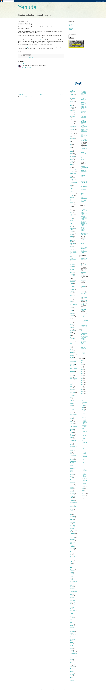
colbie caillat (72, 482)
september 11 (72, 627)
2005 (82, 393)
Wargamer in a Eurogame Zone (84, 326)
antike (71, 226)
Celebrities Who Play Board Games (84, 155)
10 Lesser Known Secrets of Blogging (84, 208)
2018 (82, 369)
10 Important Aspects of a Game (83, 117)
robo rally (72, 333)
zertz (71, 303)
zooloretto (72, 680)
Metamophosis (84, 297)
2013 (82, 378)
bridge (71, 215)
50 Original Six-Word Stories (84, 259)
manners (71, 220)
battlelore (72, 357)
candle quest (72, 243)
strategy (71, 210)
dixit (70, 381)
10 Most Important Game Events (84, 126)
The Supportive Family (84, 434)
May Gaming (84, 478)
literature (71, 139)
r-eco (71, 332)
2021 (82, 364)
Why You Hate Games (84, 203)
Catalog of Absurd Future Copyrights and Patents (84, 218)
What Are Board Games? (84, 195)
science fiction (73, 275)
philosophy (72, 107)
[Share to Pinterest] (30, 55)
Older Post (61, 94)
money (71, 397)
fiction (71, 514)
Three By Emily (84, 313)
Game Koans (83, 272)
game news (72, 103)
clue (70, 479)
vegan (71, 343)
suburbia (71, 645)
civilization (72, 474)
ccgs (71, 185)
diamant (71, 490)
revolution (72, 617)
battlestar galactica (72, 448)
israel (71, 105)
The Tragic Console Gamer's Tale (84, 317)
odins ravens (72, 330)
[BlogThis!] (25, 55)
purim (71, 294)
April (83, 490)
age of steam (72, 434)
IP (70, 136)
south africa (72, 634)
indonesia (72, 389)
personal (71, 94)
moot (71, 398)
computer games (73, 119)
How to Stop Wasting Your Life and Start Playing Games (84, 179)
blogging (71, 101)
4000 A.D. (72, 421)
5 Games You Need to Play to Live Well (84, 107)
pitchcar (71, 403)
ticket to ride (72, 280)
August (83, 405)
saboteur (71, 620)
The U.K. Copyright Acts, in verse (84, 241)
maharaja (72, 395)
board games (72, 91)
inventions (72, 272)
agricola (71, 231)
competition (72, 485)
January (84, 495)
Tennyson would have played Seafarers (84, 309)
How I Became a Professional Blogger (84, 337)
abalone (71, 432)
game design (72, 112)
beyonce (71, 450)
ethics (71, 167)
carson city (72, 459)
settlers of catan (73, 173)
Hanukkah (72, 350)
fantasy (71, 384)
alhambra (72, 435)
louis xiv (71, 572)
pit (70, 244)
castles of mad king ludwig (73, 462)
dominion (72, 189)
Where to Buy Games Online (84, 198)
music (71, 147)
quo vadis (72, 409)
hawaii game (72, 537)
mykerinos (72, 327)
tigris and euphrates (72, 238)
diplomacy (72, 313)
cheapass (72, 464)
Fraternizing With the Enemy (84, 334)
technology (72, 129)
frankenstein (72, 521)
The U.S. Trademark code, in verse (84, 251)
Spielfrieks (40, 39)
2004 (82, 498)
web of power (72, 669)
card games (72, 116)
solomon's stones (73, 414)
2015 (82, 375)
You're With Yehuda (83, 354)
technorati (72, 338)
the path (71, 650)
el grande (72, 286)
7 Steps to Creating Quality (84, 331)
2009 (82, 386)
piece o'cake (72, 600)
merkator (71, 579)
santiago (71, 625)
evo (70, 383)
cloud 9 (71, 477)
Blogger (71, 188)
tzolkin (71, 662)
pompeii (71, 405)
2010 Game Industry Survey (84, 140)
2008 (82, 387)
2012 (82, 380)
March (83, 492)
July (83, 407)
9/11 (71, 425)
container (72, 375)
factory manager (73, 506)
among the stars (73, 440)
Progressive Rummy (84, 426)
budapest (72, 266)
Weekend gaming (84, 459)
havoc (71, 217)
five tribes (72, 519)
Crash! (83, 444)
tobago (71, 418)
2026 (82, 360)
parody (71, 153)
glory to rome (72, 530)
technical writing (73, 262)
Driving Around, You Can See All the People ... (84, 451)
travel (71, 108)
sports (71, 417)
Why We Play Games (83, 201)
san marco (72, 624)
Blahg (83, 428)
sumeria (71, 648)
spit (70, 278)
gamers (71, 162)
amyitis (71, 355)
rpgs (71, 180)
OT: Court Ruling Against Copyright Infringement (84, 420)
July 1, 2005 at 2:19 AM (26, 67)
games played (29, 57)
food (71, 186)
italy (70, 551)
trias (70, 657)
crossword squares (72, 488)
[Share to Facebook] (28, 55)
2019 (82, 367)
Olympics (72, 352)
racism (71, 611)
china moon (72, 364)
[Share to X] (27, 55)
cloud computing (73, 368)
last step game (73, 564)
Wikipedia (72, 430)
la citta (71, 561)
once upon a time (73, 591)
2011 (82, 382)
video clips (72, 154)
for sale (71, 234)
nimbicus (71, 588)
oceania (71, 329)
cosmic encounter (72, 204)
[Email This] (24, 55)
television (72, 264)
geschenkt (72, 269)
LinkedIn (70, 29)
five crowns (72, 517)
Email (70, 27)
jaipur (71, 554)
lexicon (71, 394)
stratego (71, 643)
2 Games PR (84, 480)
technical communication (73, 259)
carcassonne (72, 233)
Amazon (71, 283)
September (84, 402)
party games (72, 228)
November (84, 398)
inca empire (72, 548)
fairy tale (71, 509)
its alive (71, 164)
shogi (71, 633)
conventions (72, 130)
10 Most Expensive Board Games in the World (84, 122)
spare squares (73, 297)
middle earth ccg (73, 581)
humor (71, 114)
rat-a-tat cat (72, 613)
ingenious (72, 271)
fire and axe (72, 516)
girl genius (72, 526)
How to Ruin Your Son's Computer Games (83, 229)
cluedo (71, 480)
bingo (71, 452)
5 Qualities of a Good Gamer (84, 111)
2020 (82, 366)
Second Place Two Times (85, 456)
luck (70, 200)
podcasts (71, 202)
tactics (71, 299)
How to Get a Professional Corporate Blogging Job (83, 346)
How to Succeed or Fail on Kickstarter (84, 351)
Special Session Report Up (84, 441)
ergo (71, 499)
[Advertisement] (41, 82)
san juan (71, 295)
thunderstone (72, 651)
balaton (71, 307)
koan (71, 288)
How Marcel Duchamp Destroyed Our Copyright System (84, 223)
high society (72, 540)
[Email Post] (21, 55)
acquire (71, 284)
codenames (72, 371)
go (70, 176)
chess (71, 165)
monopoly (72, 161)
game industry (73, 126)
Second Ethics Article (85, 438)
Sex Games (83, 189)
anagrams (72, 214)
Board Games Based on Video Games (84, 151)
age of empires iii (73, 304)
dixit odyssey (72, 493)
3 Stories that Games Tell (83, 100)
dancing (71, 377)
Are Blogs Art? (84, 210)
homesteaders (73, 320)
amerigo (71, 438)
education (72, 315)
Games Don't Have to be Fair (84, 171)
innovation (72, 549)
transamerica (72, 656)
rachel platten (72, 610)
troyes (71, 660)
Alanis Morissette (73, 426)
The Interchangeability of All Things (84, 233)
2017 (82, 371)
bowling (71, 453)
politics (71, 135)
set (70, 256)
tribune (71, 659)
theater (71, 246)
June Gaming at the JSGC (84, 412)
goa (70, 531)
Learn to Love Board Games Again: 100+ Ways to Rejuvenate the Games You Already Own (84, 95)
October (84, 400)
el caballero (72, 316)
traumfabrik (72, 341)
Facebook (71, 28)
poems (71, 145)
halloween (72, 386)
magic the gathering (72, 195)
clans (71, 476)
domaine (71, 494)
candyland (72, 458)
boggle (71, 310)
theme (71, 212)
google (71, 177)
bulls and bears (73, 455)
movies (71, 125)
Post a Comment (23, 70)
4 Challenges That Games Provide (83, 103)
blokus (71, 225)
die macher (72, 491)
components (72, 138)
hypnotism (72, 546)
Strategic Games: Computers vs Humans (84, 192)
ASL (70, 349)
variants (71, 158)
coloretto (71, 484)
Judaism (71, 110)
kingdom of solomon (72, 559)
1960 (71, 347)
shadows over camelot (73, 629)
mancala (71, 324)
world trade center (72, 675)
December (84, 395)
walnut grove (72, 666)
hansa (71, 387)
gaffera (55, 689)
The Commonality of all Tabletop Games (84, 159)
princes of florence (72, 292)
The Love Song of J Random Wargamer (84, 285)
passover (72, 179)
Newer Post (20, 94)
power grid (72, 222)
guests (71, 191)
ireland (71, 218)
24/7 (71, 420)
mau (71, 578)
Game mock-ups (84, 462)
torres (71, 301)
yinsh (71, 229)
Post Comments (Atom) (29, 96)
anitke (71, 443)
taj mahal (72, 337)
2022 (82, 362)
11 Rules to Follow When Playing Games (84, 134)
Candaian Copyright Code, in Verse (84, 213)
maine (71, 322)
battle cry (71, 308)
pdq (70, 599)
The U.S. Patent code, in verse (84, 248)
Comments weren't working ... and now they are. (84, 474)
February (84, 493)
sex (70, 335)
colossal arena (73, 372)
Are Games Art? (84, 148)
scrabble (71, 159)
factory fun (72, 505)
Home (41, 94)
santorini (71, 412)
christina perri (72, 468)
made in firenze (73, 573)
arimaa (71, 444)
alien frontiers (72, 354)
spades (71, 636)
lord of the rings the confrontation (73, 252)
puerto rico (72, 133)
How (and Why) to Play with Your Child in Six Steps (84, 174)
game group (24, 57)
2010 (82, 384)
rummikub (72, 274)
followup (83, 339)
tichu (71, 206)
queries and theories (72, 605)
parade (71, 400)
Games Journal (84, 483)
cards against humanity (72, 359)
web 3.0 (71, 668)
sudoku (71, 647)
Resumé (70, 25)
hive (70, 318)
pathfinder (72, 597)
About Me (71, 24)
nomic (71, 589)
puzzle (71, 223)
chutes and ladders (72, 471)
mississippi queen (72, 584)
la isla (71, 563)
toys (70, 340)
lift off (71, 567)
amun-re (71, 248)
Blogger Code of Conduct (74, 30)
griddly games (73, 534)
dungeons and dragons (73, 497)
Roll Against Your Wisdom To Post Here (84, 294)
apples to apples (73, 182)
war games (72, 197)
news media (72, 156)
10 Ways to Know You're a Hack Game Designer (84, 130)
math (71, 255)
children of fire (73, 361)
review (71, 123)
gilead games (72, 525)
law (70, 141)
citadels (71, 473)
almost (71, 437)
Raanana (72, 429)
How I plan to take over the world (83, 342)
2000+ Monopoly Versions (84, 137)
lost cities (72, 570)
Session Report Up (84, 415)
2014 (82, 377)
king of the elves (73, 556)
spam (71, 637)
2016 (82, 373)
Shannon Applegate (25, 47)
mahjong (71, 576)
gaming (33, 57)
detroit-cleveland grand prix (73, 379)
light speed (72, 569)
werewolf (71, 671)
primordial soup (73, 406)
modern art (72, 289)
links (34, 47)
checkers (71, 312)
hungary (71, 236)
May (83, 488)
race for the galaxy (72, 608)
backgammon (72, 446)
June (83, 409)
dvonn (71, 249)
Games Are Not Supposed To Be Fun (84, 167)
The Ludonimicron (83, 289)
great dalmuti (72, 533)
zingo (71, 679)
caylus (71, 267)
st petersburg (72, 208)
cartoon (71, 151)
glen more (72, 528)
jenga (71, 390)
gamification (72, 193)
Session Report (84, 300)
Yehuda (27, 7)
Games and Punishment (83, 279)
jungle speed (72, 392)
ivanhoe (71, 553)
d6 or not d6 (83, 264)
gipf (70, 199)
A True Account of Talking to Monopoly (84, 321)
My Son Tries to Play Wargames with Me (84, 184)
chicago (71, 465)
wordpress (72, 673)
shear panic (72, 631)
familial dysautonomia (73, 511)
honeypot (72, 545)
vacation (71, 121)
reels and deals (73, 615)
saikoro (71, 622)
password (72, 402)
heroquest (72, 539)
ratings (71, 411)
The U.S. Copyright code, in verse (84, 245)
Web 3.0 (82, 254)
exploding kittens (73, 502)
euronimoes (72, 500)
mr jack (71, 325)
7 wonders (72, 423)
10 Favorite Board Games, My (84, 114)
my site (21, 26)
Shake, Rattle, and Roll (84, 304)
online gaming (73, 169)
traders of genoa (73, 653)
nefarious (72, 586)
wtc (70, 677)
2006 (82, 391)
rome (71, 619)
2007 (82, 389)
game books (72, 171)
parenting (72, 595)
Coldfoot (23, 63)
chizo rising (72, 467)
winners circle (73, 281)
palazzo (71, 594)
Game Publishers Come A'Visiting (84, 468)
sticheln (71, 642)
